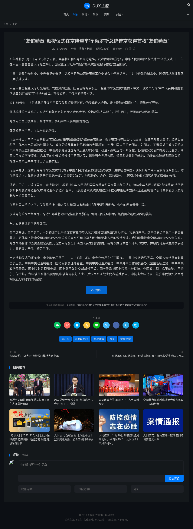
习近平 (65, 339)
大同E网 (96, 6)
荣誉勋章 (125, 339)
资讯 (84, 14)
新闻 (89, 48)
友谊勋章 (98, 339)
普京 (112, 339)
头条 (75, 14)
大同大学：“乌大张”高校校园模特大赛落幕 (34, 355)
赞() (130, 48)
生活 (95, 14)
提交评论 (174, 478)
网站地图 (109, 515)
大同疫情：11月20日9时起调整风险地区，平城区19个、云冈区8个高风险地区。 (119, 439)
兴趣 (107, 14)
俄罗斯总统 (81, 339)
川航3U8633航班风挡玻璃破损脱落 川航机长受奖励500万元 (148, 355)
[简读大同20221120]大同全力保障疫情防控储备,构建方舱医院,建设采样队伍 (29, 439)
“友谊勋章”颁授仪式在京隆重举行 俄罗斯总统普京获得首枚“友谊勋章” (97, 41)
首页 (66, 14)
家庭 (118, 14)
